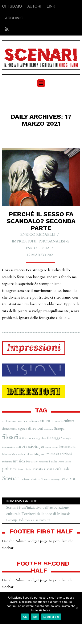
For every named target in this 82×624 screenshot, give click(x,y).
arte (20, 421)
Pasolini (53, 461)
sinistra (35, 479)
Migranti (39, 454)
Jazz (42, 447)
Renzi (21, 469)
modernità (7, 461)
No (35, 616)
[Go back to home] (41, 55)
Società (45, 479)
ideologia (67, 438)
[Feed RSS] (5, 30)
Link (51, 6)
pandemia (43, 461)
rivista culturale (57, 469)
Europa (59, 428)
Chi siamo (12, 6)
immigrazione (8, 447)
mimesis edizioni (59, 454)
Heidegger (54, 438)
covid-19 (58, 421)
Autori (34, 6)
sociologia (56, 479)
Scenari (11, 478)
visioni (68, 478)
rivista (38, 469)
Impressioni (24, 241)
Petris (61, 461)
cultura (68, 421)
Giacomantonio (29, 438)
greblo (42, 438)
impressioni (27, 446)
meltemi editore (25, 454)
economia (48, 428)
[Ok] (77, 608)
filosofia (11, 437)
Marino (6, 454)
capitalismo (31, 421)
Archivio (14, 17)
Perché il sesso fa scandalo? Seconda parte (41, 221)
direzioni (35, 428)
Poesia (68, 461)
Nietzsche (32, 461)
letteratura (67, 446)
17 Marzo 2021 (40, 255)
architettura (9, 421)
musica (19, 461)
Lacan (48, 447)
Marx (14, 454)
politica (9, 469)
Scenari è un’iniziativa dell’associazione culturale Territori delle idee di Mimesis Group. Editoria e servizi (38, 514)
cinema (47, 421)
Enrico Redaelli (37, 234)
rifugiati (28, 469)
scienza (26, 479)
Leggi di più (51, 616)
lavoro (55, 447)
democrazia (9, 429)
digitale (22, 429)
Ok (25, 616)
